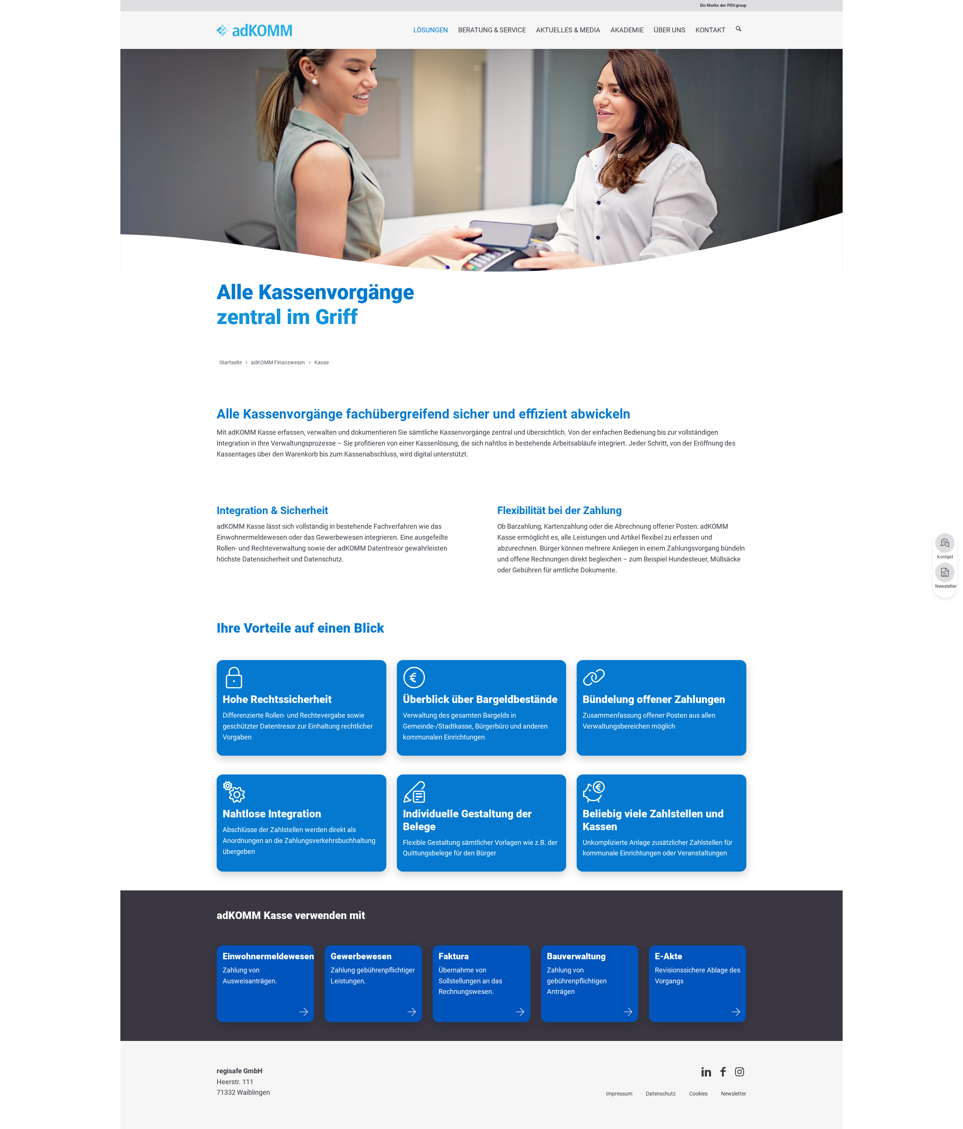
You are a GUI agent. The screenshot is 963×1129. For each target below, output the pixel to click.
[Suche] (738, 30)
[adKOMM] (254, 30)
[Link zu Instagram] (739, 1072)
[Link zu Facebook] (723, 1072)
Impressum (619, 1094)
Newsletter (733, 1094)
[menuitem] (430, 30)
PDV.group (736, 5)
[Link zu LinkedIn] (706, 1072)
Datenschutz (661, 1094)
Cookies (698, 1094)
